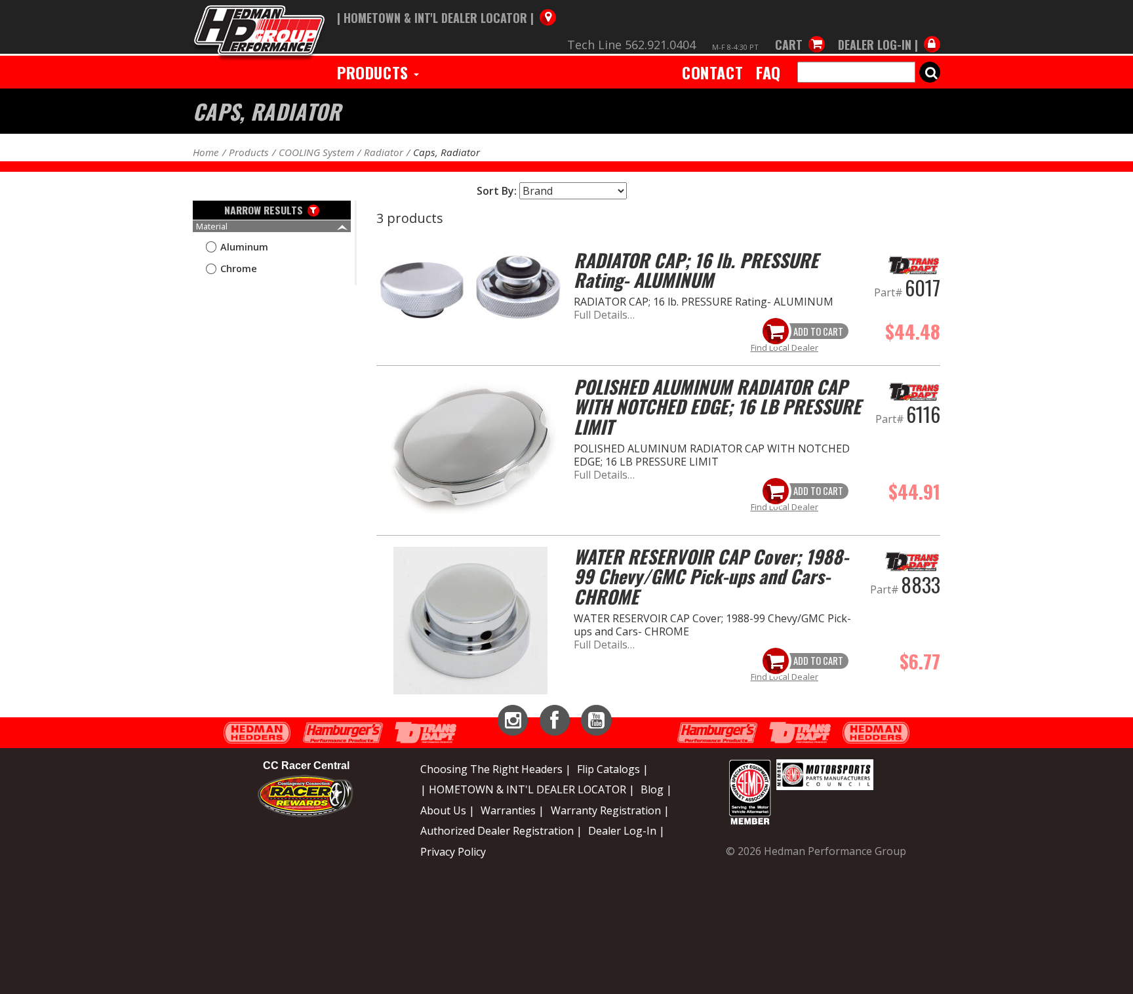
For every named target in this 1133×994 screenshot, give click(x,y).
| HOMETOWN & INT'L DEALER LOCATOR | (527, 789)
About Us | (447, 810)
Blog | (656, 789)
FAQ (768, 72)
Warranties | (512, 810)
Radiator (383, 152)
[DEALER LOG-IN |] (885, 31)
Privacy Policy (453, 852)
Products (374, 72)
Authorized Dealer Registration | (501, 831)
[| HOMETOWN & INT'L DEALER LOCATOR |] (446, 4)
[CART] (799, 31)
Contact (712, 72)
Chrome (238, 268)
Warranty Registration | (610, 810)
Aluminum (244, 247)
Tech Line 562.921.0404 (631, 44)
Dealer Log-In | (626, 831)
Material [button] (212, 226)
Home (206, 152)
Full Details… (604, 315)
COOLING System (316, 152)
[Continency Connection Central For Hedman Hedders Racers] (305, 795)
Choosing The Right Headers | (495, 769)
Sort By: (497, 190)
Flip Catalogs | (612, 769)
